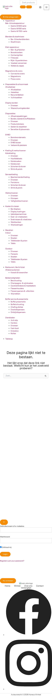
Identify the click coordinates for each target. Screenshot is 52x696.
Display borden (11, 103)
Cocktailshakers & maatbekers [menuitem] (23, 286)
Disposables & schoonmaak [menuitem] (16, 84)
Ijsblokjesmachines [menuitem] (18, 214)
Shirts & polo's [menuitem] (16, 169)
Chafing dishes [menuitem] (17, 307)
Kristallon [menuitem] (15, 331)
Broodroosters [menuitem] (16, 52)
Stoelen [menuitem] (14, 238)
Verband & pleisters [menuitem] (19, 145)
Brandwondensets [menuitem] (18, 137)
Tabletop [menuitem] (9, 339)
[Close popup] (4, 522)
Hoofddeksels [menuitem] (16, 158)
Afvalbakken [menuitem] (16, 90)
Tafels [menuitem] (13, 243)
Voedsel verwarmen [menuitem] (19, 63)
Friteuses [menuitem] (14, 58)
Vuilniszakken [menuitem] (16, 97)
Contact (40, 586)
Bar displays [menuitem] (15, 209)
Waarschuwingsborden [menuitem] (20, 108)
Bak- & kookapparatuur (14, 23)
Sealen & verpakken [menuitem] (19, 127)
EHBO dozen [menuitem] (16, 142)
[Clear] (23, 6)
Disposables (10, 113)
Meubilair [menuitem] (9, 230)
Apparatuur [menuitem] (10, 21)
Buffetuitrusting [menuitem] (17, 304)
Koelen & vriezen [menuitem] (12, 206)
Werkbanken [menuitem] (16, 222)
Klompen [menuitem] (14, 198)
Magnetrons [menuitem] (16, 76)
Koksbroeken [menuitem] (16, 161)
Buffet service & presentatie (16, 299)
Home (7, 586)
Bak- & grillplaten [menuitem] (18, 50)
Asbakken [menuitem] (15, 92)
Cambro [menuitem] (14, 323)
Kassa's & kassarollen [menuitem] (19, 272)
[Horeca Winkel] (9, 7)
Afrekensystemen (12, 270)
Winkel (17, 586)
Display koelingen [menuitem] (18, 212)
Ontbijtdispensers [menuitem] (18, 312)
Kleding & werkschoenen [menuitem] (15, 150)
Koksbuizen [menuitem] (15, 164)
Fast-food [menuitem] (15, 328)
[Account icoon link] (40, 7)
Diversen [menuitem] (14, 105)
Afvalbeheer (10, 87)
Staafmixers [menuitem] (15, 42)
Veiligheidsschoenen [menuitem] (19, 201)
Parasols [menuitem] (14, 254)
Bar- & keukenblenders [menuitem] (20, 39)
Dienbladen (10, 318)
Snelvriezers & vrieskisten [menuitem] (21, 219)
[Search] (29, 6)
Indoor (8, 233)
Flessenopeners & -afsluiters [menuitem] (22, 291)
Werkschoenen (11, 193)
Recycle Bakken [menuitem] (17, 95)
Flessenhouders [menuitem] (17, 288)
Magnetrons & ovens (13, 71)
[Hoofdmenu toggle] (46, 7)
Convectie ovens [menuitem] (18, 74)
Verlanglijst (26, 588)
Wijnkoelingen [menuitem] (17, 225)
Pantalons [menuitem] (15, 182)
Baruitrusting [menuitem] (16, 280)
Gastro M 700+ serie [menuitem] (19, 31)
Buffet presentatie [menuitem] (18, 302)
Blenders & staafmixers (14, 36)
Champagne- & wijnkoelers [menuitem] (22, 283)
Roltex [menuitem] (13, 333)
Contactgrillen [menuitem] (17, 55)
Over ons (28, 586)
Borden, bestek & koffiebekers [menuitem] (23, 119)
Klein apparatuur (12, 47)
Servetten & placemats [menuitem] (20, 129)
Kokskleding (10, 153)
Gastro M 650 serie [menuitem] (18, 28)
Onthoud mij (6, 547)
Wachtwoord (5, 537)
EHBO (7, 135)
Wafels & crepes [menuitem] (17, 66)
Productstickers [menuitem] (17, 124)
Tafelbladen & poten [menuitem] (19, 241)
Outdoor (8, 249)
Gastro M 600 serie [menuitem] (18, 26)
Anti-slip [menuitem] (14, 320)
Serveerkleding (11, 174)
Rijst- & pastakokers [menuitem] (19, 60)
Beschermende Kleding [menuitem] (20, 177)
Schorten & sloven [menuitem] (18, 166)
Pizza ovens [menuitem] (15, 79)
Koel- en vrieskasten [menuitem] (19, 217)
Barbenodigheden (12, 278)
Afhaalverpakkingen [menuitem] (19, 116)
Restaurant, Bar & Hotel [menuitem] (15, 267)
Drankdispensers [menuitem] (17, 310)
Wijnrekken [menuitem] (15, 294)
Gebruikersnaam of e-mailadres (12, 526)
